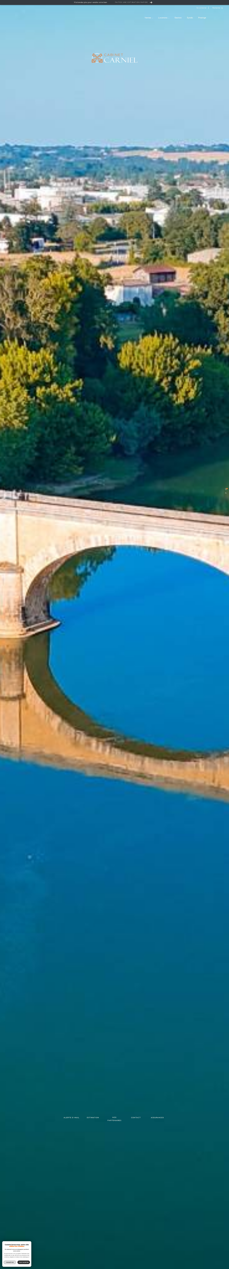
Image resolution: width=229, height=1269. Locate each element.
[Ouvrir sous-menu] (152, 18)
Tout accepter (23, 1262)
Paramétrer (10, 1262)
